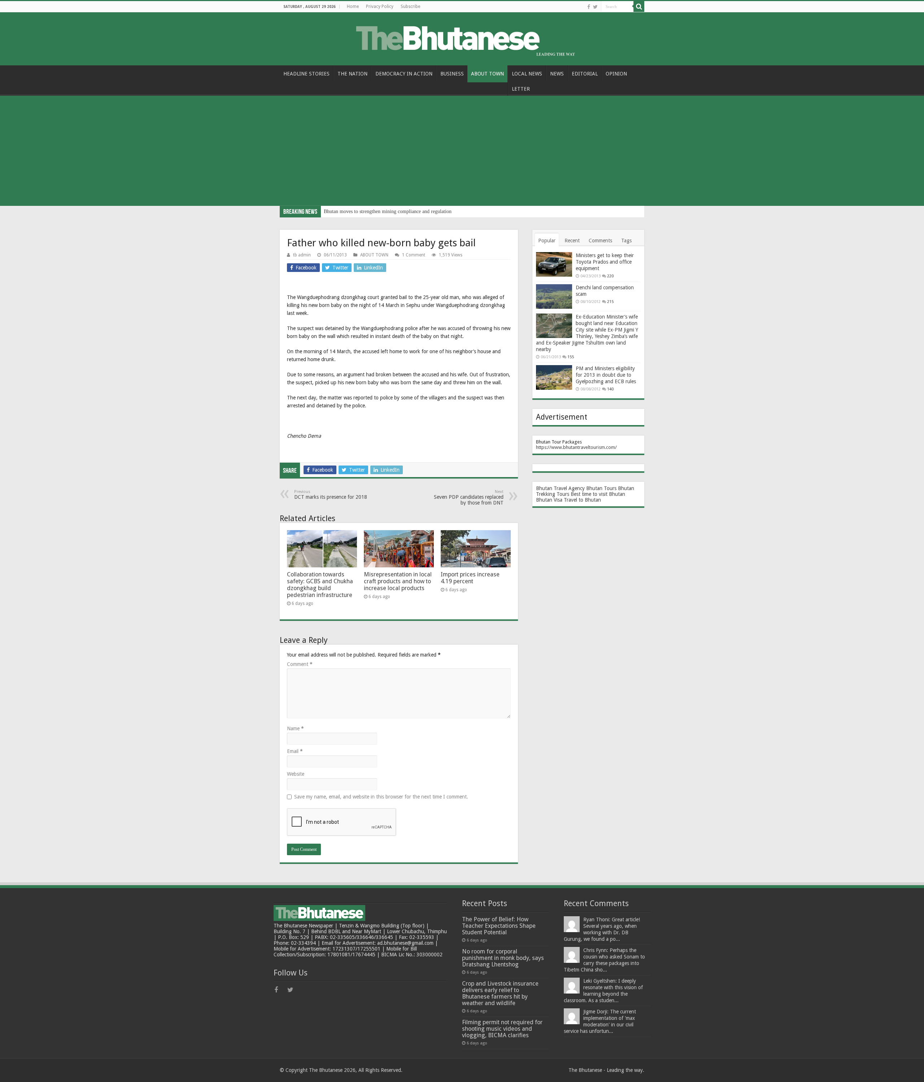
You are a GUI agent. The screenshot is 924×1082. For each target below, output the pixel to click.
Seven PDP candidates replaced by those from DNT (469, 497)
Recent (572, 240)
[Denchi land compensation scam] (554, 296)
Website (295, 774)
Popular (546, 240)
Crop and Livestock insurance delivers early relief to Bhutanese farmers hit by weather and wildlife (500, 993)
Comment (300, 664)
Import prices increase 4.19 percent (470, 578)
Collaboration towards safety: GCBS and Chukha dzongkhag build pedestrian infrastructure (320, 584)
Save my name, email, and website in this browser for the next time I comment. (381, 797)
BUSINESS (452, 74)
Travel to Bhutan (582, 500)
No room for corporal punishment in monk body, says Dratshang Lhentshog (503, 958)
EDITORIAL (585, 74)
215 (610, 301)
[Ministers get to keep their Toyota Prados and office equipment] (554, 264)
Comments (600, 240)
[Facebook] (589, 7)
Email (295, 751)
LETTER (521, 89)
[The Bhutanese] (462, 37)
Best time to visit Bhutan (598, 494)
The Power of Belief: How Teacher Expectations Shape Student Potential (499, 926)
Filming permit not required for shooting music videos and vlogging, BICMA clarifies (502, 1029)
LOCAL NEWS (527, 74)
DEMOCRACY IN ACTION (403, 74)
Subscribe (410, 6)
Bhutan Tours (601, 488)
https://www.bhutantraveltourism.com (575, 447)
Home (353, 6)
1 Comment (413, 254)
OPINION (616, 74)
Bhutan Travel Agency (560, 488)
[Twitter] (595, 7)
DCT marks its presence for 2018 (330, 494)
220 (610, 276)
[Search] (638, 6)
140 (610, 389)
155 (570, 357)
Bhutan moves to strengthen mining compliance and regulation (388, 211)
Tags (626, 240)
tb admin (302, 254)
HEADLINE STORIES (306, 74)
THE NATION (352, 74)
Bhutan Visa (549, 500)
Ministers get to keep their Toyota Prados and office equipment (605, 261)
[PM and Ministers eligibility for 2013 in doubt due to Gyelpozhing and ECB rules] (554, 377)
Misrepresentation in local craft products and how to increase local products (398, 581)
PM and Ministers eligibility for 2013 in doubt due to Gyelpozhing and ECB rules (606, 374)
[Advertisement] (462, 151)
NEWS (557, 74)
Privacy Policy (379, 6)
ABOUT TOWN (487, 74)
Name (295, 728)
